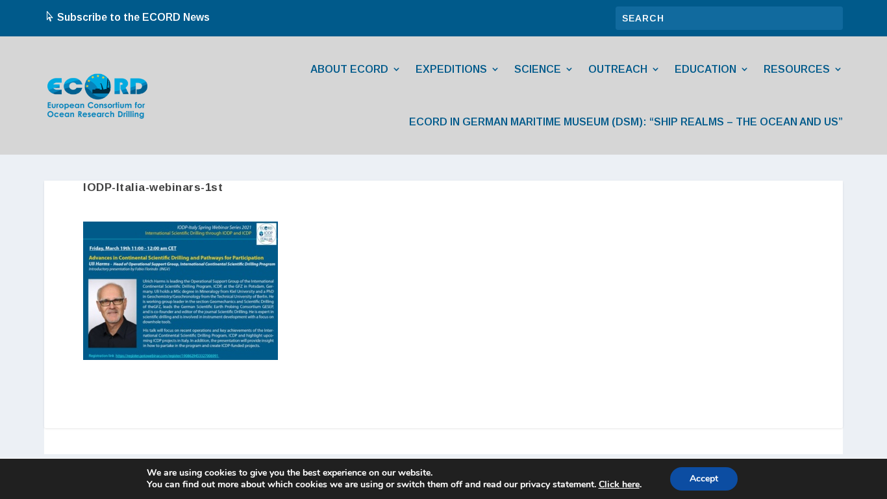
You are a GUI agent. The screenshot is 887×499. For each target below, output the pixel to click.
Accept (704, 478)
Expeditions (451, 69)
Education (705, 69)
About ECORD (349, 69)
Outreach (617, 69)
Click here (619, 485)
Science (537, 69)
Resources (797, 69)
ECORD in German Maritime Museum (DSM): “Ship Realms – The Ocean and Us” (626, 121)
